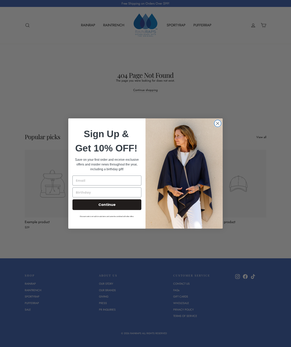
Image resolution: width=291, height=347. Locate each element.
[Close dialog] (217, 123)
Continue (107, 204)
